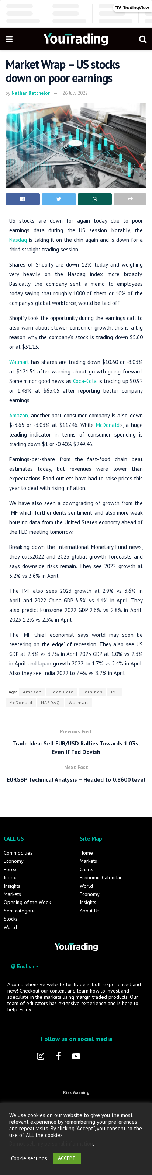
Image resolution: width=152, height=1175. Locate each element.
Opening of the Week (27, 902)
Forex (10, 869)
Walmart (19, 361)
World (10, 927)
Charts (86, 869)
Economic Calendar (101, 877)
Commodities (18, 852)
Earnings (92, 692)
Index (10, 877)
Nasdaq (18, 239)
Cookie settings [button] (29, 1158)
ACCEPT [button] (67, 1158)
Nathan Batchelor (30, 93)
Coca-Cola (85, 381)
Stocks (11, 918)
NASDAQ (50, 702)
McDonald (108, 424)
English (25, 966)
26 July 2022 (75, 93)
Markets (12, 894)
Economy (14, 861)
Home (86, 852)
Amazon (18, 415)
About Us (90, 910)
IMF (115, 692)
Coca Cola (62, 692)
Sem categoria (20, 910)
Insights (12, 886)
